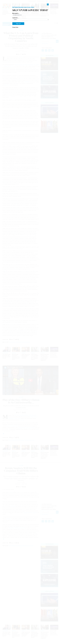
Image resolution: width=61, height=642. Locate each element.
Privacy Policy (15, 27)
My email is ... (16, 13)
